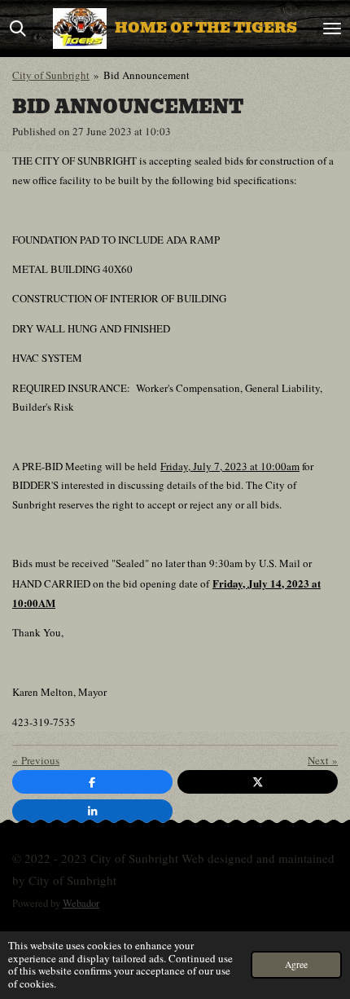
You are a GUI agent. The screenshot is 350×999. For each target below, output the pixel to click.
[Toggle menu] (332, 28)
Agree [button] (296, 964)
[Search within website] (18, 28)
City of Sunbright (51, 75)
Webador (81, 903)
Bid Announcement (146, 75)
